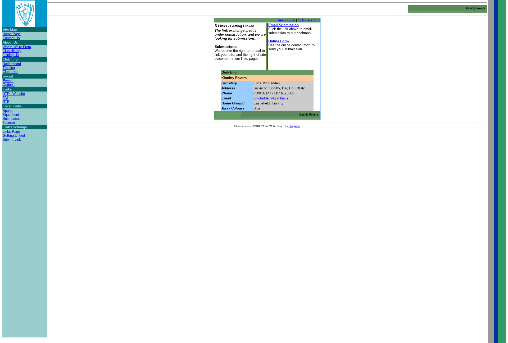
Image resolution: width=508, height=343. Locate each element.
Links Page (11, 132)
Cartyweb (294, 126)
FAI (5, 98)
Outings (9, 85)
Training (9, 68)
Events (8, 81)
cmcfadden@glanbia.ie (270, 98)
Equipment (11, 115)
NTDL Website (14, 94)
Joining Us (11, 55)
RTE (6, 102)
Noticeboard (12, 64)
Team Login (286, 20)
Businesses (12, 119)
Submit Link (12, 139)
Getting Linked (14, 136)
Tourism (9, 123)
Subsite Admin (309, 20)
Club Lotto (10, 72)
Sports (8, 111)
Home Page (12, 34)
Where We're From (17, 47)
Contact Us (11, 38)
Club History (12, 51)
